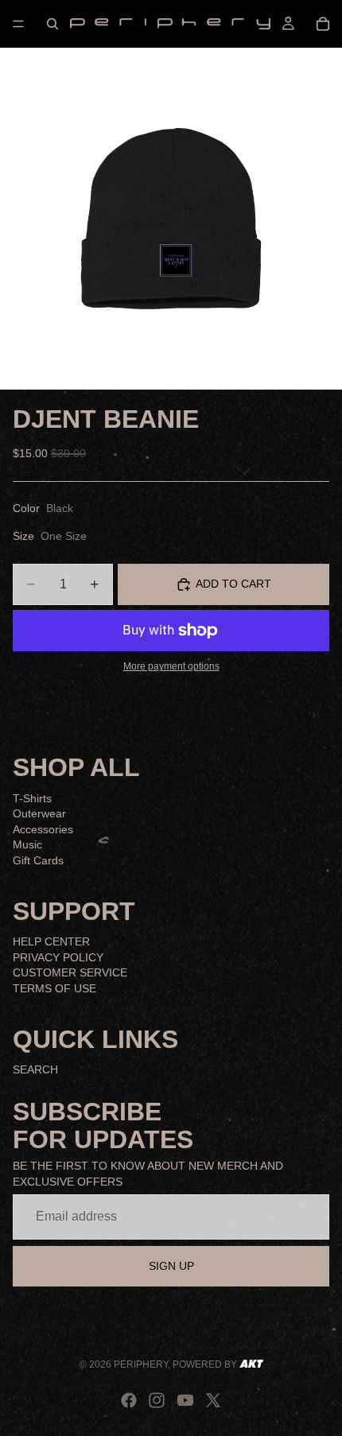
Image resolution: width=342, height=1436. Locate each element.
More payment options (171, 666)
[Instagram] (156, 1400)
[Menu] (18, 24)
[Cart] (322, 23)
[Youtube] (185, 1400)
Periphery (141, 1364)
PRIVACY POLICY (58, 956)
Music (27, 844)
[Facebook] (128, 1400)
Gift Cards (38, 859)
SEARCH (35, 1069)
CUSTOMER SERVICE (70, 972)
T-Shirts (32, 797)
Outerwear (39, 813)
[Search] (52, 23)
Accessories (43, 828)
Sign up (171, 1265)
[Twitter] (213, 1400)
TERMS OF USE (54, 987)
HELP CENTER (51, 941)
